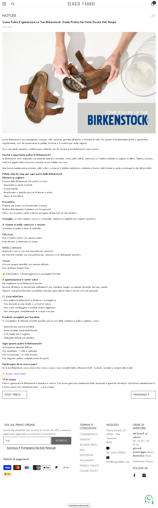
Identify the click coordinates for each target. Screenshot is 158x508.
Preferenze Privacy (143, 461)
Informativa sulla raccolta (79, 505)
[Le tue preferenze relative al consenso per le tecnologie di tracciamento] (153, 503)
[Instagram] (144, 475)
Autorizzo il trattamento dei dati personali (31, 448)
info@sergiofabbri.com (118, 462)
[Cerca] (13, 4)
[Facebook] (134, 475)
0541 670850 (118, 452)
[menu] (4, 4)
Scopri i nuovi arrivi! (16, 373)
